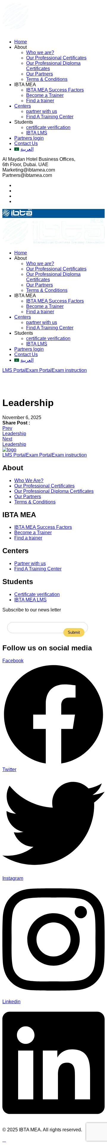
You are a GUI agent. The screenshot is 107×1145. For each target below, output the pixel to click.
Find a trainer (40, 100)
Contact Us (26, 143)
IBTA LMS (36, 132)
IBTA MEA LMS (30, 599)
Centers (22, 105)
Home (20, 41)
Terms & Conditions (46, 79)
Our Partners (39, 73)
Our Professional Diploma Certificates (54, 491)
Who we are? (40, 52)
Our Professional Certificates (56, 57)
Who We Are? (28, 480)
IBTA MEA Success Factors (55, 89)
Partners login (29, 138)
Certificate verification (37, 594)
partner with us (41, 111)
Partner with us (30, 563)
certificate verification (48, 127)
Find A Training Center (49, 116)
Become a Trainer (45, 95)
